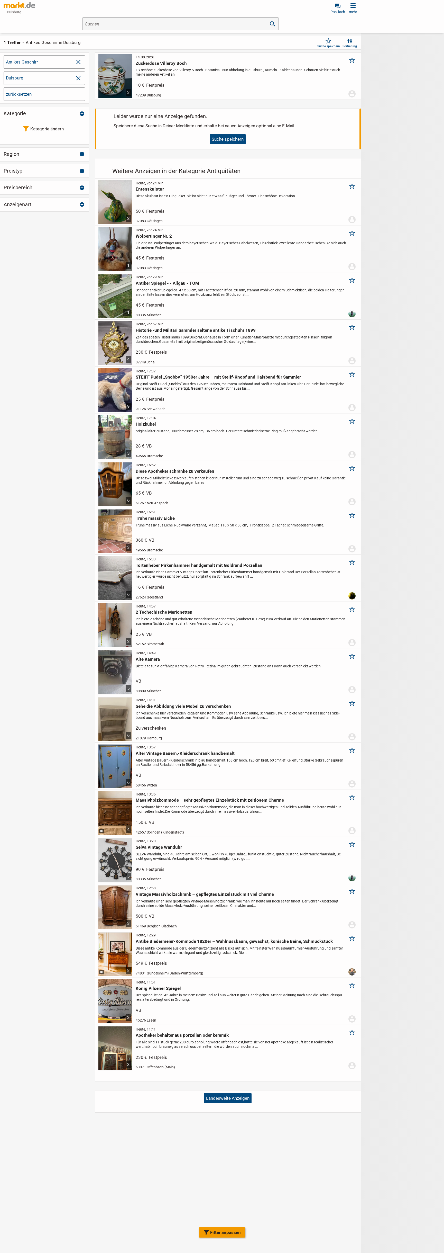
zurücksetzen (19, 94)
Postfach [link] (337, 12)
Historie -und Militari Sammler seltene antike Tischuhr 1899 (196, 330)
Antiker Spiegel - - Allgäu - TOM (167, 283)
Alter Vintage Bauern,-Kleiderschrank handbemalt (185, 753)
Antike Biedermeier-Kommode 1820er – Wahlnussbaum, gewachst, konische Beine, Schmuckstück (234, 941)
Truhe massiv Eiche (155, 518)
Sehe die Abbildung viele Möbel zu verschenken (183, 706)
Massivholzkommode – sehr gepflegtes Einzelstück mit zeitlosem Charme (210, 800)
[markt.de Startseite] (19, 5)
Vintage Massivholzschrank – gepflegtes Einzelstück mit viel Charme (205, 894)
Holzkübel (146, 424)
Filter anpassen (225, 1232)
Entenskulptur (150, 189)
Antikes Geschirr (22, 62)
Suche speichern (328, 46)
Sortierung (350, 46)
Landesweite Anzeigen (227, 1098)
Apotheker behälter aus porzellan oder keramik (182, 1035)
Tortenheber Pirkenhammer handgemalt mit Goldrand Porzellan (199, 565)
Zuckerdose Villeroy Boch (161, 63)
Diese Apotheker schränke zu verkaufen (175, 471)
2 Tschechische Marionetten (164, 612)
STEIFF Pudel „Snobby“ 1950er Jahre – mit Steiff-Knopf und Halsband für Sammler (218, 377)
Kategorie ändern (47, 128)
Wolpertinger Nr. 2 (154, 236)
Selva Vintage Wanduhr (159, 847)
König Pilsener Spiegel (158, 988)
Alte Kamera (148, 659)
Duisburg (14, 77)
